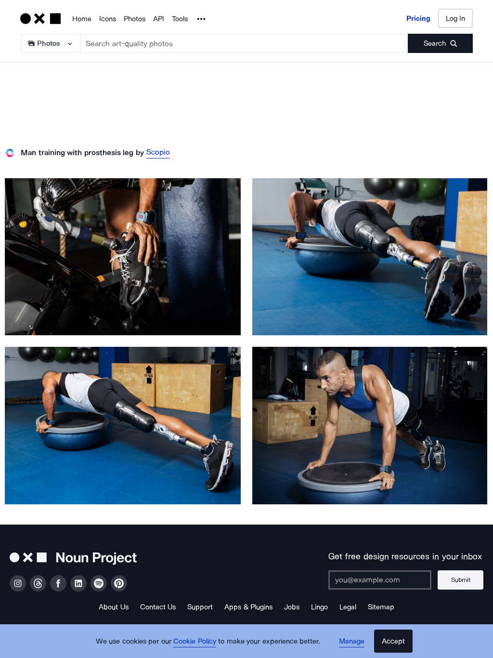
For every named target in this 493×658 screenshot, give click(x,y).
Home (81, 18)
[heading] (123, 257)
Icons (107, 18)
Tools (180, 18)
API (158, 18)
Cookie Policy (194, 641)
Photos (134, 18)
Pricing (418, 18)
